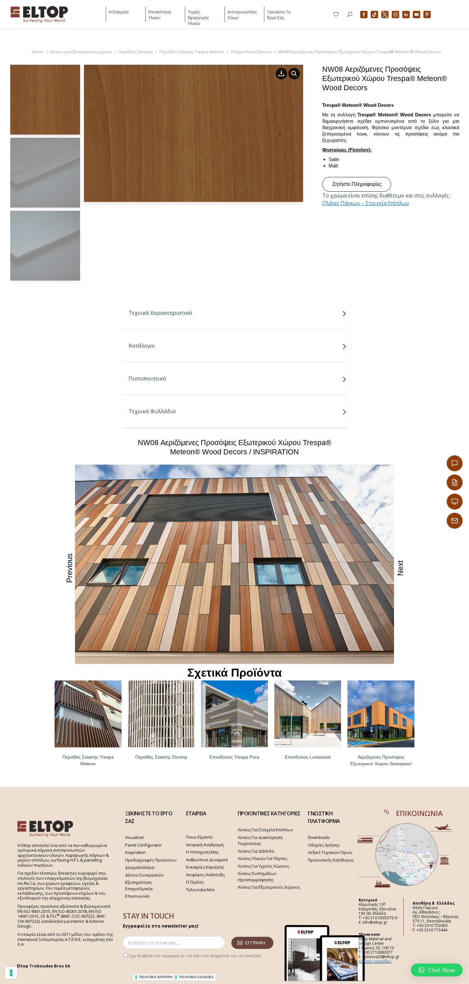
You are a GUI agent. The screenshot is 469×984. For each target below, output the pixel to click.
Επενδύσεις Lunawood (308, 757)
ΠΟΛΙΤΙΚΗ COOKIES (196, 977)
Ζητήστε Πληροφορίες (357, 184)
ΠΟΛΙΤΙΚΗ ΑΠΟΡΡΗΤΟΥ (159, 977)
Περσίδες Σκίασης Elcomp (161, 757)
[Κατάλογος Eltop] (455, 482)
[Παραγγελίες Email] (455, 521)
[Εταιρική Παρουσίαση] (455, 502)
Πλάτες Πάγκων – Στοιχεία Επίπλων (365, 203)
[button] (437, 970)
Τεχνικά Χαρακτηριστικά (160, 312)
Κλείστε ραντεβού (375, 961)
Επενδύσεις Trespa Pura (234, 757)
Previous (69, 568)
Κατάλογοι (142, 345)
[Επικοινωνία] (455, 463)
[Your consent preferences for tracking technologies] (11, 973)
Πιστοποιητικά (147, 378)
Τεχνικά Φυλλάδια (152, 411)
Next (400, 568)
